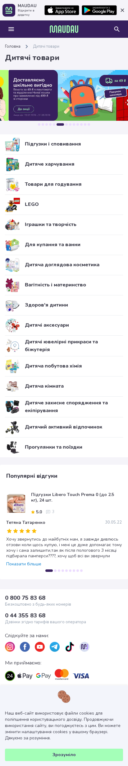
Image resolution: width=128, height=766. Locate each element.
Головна (13, 46)
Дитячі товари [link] (46, 46)
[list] (10, 647)
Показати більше (23, 564)
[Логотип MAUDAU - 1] (64, 29)
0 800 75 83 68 (25, 598)
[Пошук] (117, 29)
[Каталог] (11, 29)
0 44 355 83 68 (25, 615)
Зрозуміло (64, 755)
